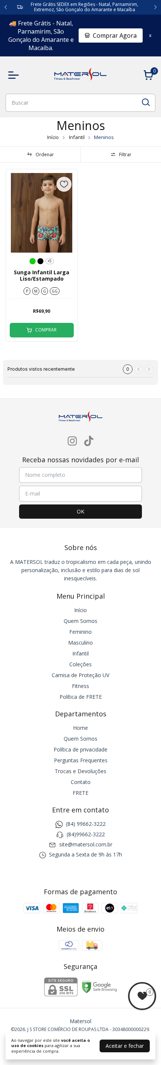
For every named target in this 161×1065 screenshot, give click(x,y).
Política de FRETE (81, 696)
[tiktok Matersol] (88, 441)
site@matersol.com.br (85, 844)
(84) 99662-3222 (86, 824)
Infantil (77, 137)
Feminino (80, 631)
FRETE (80, 792)
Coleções (80, 664)
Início (53, 137)
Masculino (80, 642)
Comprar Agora (115, 35)
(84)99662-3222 (86, 834)
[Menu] (15, 75)
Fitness (80, 685)
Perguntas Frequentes (80, 760)
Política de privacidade (80, 749)
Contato (81, 781)
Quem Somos (80, 620)
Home (80, 727)
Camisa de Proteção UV (80, 675)
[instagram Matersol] (72, 441)
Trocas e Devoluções (80, 771)
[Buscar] (145, 102)
